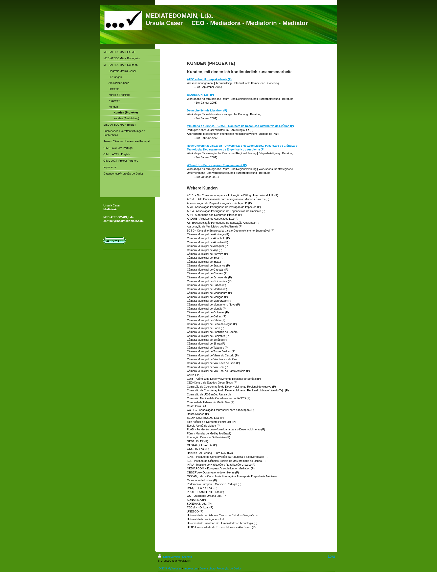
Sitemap (187, 556)
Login (331, 556)
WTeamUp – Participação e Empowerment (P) (217, 165)
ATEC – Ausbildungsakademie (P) (209, 79)
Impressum (191, 568)
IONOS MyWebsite (169, 568)
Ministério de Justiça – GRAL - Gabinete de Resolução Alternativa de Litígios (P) (240, 125)
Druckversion (171, 556)
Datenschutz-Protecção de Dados (221, 568)
